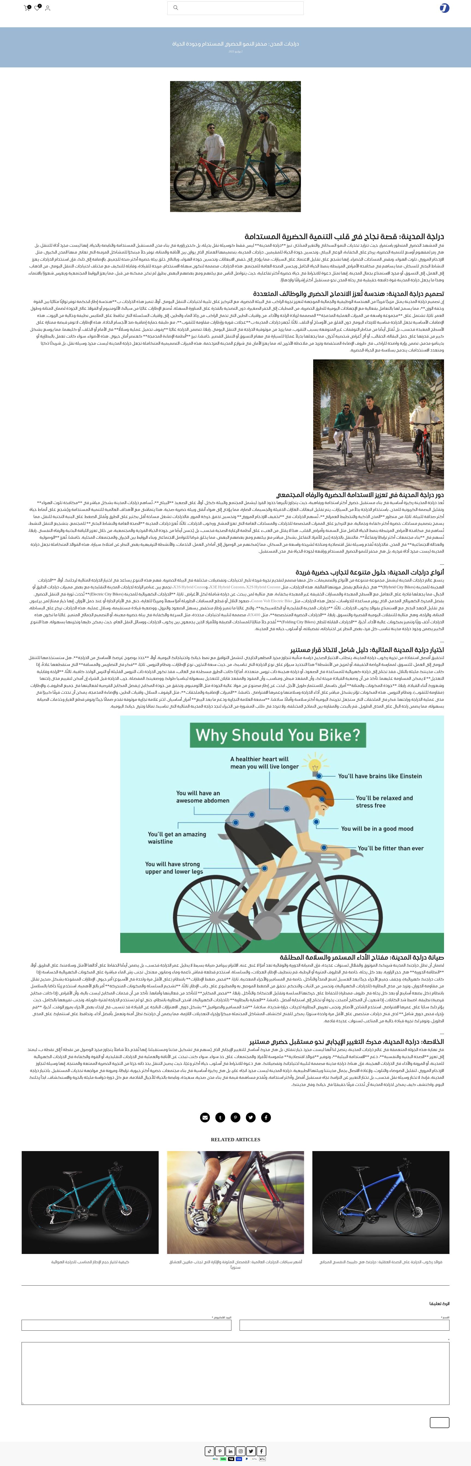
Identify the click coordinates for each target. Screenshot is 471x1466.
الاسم (445, 1317)
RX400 (254, 614)
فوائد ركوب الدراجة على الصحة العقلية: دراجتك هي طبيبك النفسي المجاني (380, 1262)
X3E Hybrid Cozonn (227, 587)
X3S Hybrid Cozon (189, 587)
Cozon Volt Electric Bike (271, 600)
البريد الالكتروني (221, 1317)
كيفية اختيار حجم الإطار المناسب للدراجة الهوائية (90, 1262)
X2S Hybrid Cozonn (263, 587)
